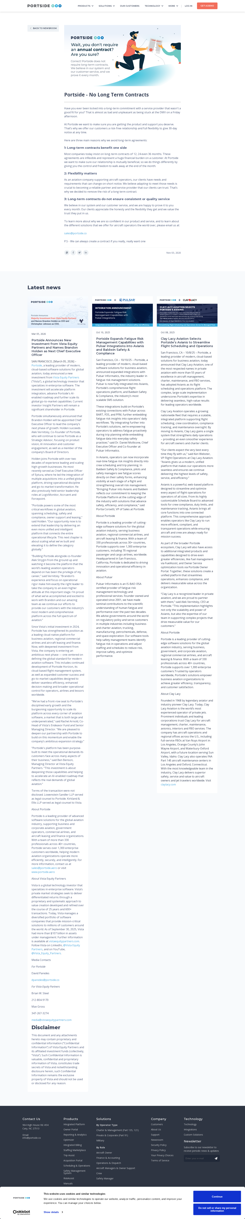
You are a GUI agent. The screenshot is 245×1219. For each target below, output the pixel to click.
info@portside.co (31, 1138)
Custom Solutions (193, 1135)
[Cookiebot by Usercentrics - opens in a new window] (21, 1212)
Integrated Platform (74, 1124)
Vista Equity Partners (66, 377)
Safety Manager (105, 1178)
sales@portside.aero (44, 868)
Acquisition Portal (73, 1160)
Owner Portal (71, 1129)
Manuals (68, 1183)
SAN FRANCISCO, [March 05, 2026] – (54, 361)
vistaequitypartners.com (64, 941)
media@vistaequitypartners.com (52, 1020)
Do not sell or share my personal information (217, 1209)
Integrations (190, 1129)
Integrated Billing (73, 1145)
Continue (217, 1196)
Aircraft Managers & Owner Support (115, 1168)
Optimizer (69, 1140)
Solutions (105, 6)
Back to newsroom (45, 28)
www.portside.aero (43, 872)
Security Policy (158, 1145)
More (171, 6)
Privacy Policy (158, 1150)
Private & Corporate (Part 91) (112, 1135)
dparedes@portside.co (45, 980)
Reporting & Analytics (75, 1135)
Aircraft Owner (104, 1153)
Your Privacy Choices (162, 1155)
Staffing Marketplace (75, 1150)
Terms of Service (160, 1160)
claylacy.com (168, 784)
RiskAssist (69, 1178)
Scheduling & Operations (77, 1166)
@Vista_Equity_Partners (46, 953)
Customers (157, 1124)
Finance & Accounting (108, 1158)
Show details (51, 1212)
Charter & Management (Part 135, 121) (117, 1130)
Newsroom (157, 1140)
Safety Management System (75, 1172)
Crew (99, 1173)
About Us (156, 1129)
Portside (37, 365)
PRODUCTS (84, 6)
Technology (152, 6)
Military (100, 1140)
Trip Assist (69, 1155)
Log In (188, 6)
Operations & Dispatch (108, 1163)
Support (155, 1135)
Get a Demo (207, 5)
